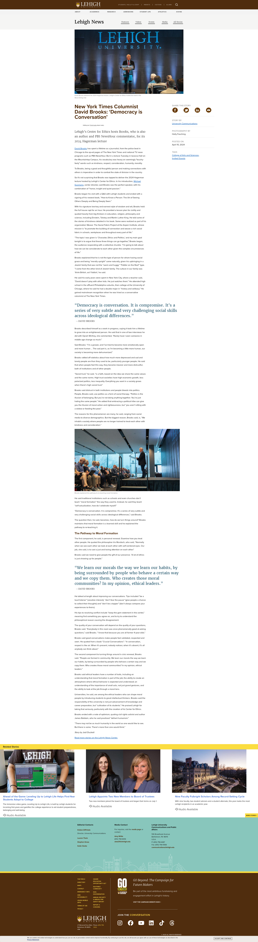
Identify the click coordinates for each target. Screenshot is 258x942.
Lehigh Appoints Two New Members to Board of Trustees (121, 796)
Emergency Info (83, 892)
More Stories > (251, 815)
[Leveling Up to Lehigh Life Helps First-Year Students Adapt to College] (43, 771)
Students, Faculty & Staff (128, 4)
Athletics (162, 12)
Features (125, 22)
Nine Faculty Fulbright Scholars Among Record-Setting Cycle (209, 796)
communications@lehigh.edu (163, 847)
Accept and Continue (223, 938)
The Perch (81, 879)
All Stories (178, 22)
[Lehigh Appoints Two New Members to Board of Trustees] (129, 771)
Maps (79, 885)
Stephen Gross (83, 842)
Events (151, 22)
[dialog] (129, 939)
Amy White (118, 836)
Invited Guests (178, 158)
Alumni (169, 4)
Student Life (145, 12)
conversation (140, 915)
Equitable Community (97, 888)
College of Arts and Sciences (185, 155)
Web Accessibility (82, 896)
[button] (176, 4)
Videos (138, 22)
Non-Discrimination (98, 893)
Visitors (158, 4)
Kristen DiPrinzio (83, 830)
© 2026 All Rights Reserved (171, 935)
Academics (94, 12)
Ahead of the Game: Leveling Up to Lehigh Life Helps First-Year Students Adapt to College (39, 798)
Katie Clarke (82, 846)
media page (136, 829)
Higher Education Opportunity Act (99, 881)
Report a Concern (96, 906)
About (77, 12)
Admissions (128, 12)
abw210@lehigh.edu (122, 841)
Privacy (80, 909)
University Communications (184, 123)
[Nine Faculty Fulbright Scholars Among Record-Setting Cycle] (215, 771)
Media (164, 22)
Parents (147, 4)
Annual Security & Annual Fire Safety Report (99, 899)
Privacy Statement (33, 940)
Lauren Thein (82, 838)
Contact (80, 889)
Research (111, 12)
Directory (81, 882)
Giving (179, 12)
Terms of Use (82, 906)
